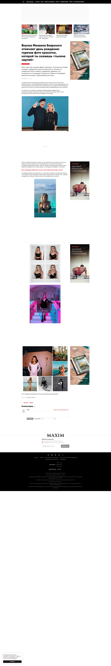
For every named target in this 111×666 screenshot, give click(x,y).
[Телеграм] (55, 454)
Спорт (57, 1)
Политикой (46, 442)
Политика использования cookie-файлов (68, 457)
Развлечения (64, 1)
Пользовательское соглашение (51, 457)
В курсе (37, 1)
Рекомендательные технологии (51, 459)
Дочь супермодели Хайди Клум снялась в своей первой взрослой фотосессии (42, 170)
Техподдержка (63, 459)
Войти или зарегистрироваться (61, 409)
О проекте (36, 457)
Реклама (42, 457)
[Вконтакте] (51, 454)
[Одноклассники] (62, 454)
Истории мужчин (79, 1)
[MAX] (48, 454)
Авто (42, 1)
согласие (5, 658)
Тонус (71, 1)
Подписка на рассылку (48, 439)
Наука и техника (49, 1)
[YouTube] (59, 454)
